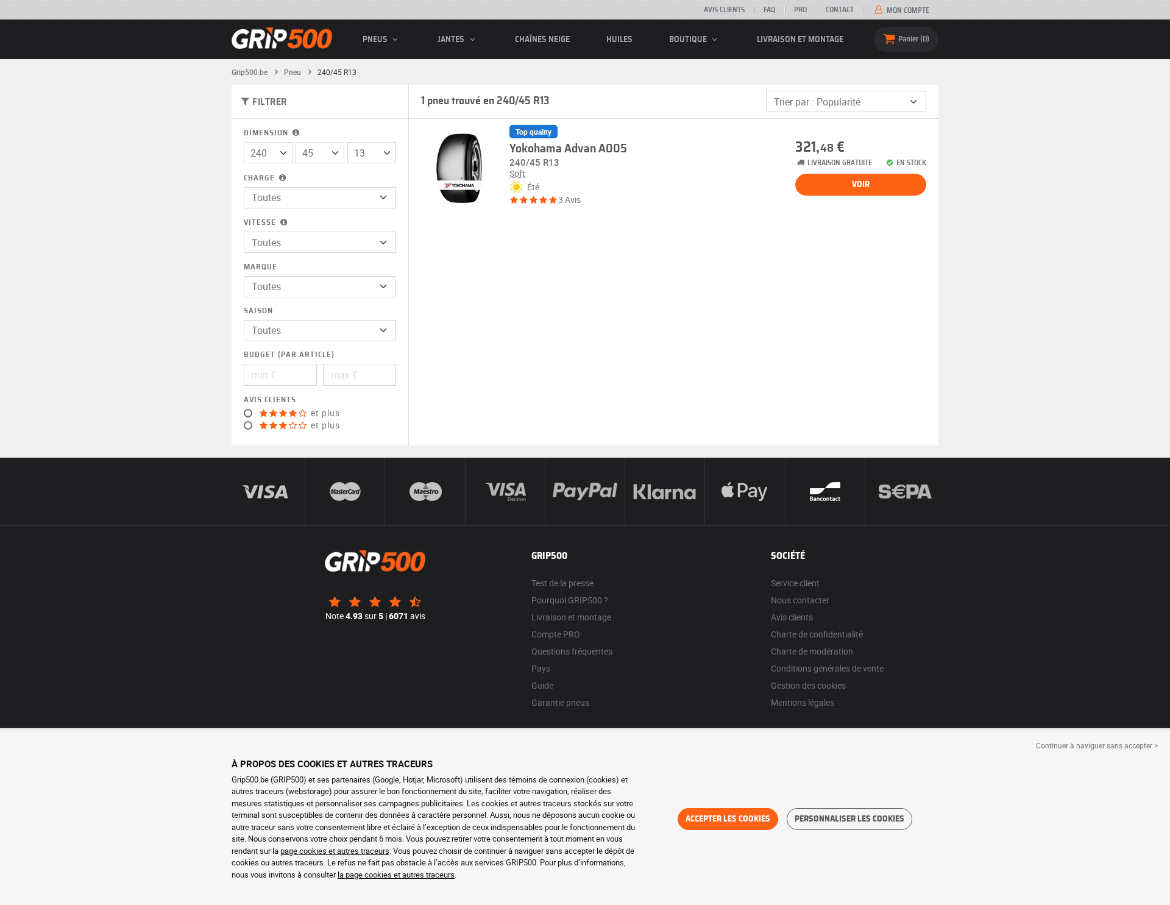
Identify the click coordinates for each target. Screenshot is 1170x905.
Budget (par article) (289, 355)
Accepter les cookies (728, 819)
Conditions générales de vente (827, 668)
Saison (258, 311)
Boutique (689, 39)
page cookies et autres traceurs (334, 850)
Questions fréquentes (571, 651)
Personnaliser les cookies (849, 819)
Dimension (267, 133)
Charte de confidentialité (817, 634)
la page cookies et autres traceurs (396, 874)
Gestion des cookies (808, 685)
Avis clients (724, 9)
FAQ (769, 9)
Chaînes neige (542, 39)
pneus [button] (376, 39)
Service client (795, 583)
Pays (540, 668)
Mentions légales (802, 702)
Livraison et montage (800, 39)
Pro (800, 9)
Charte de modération (812, 651)
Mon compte (907, 10)
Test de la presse (562, 583)
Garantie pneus (560, 702)
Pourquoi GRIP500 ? (569, 600)
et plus (324, 413)
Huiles (619, 39)
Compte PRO (555, 634)
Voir (861, 184)
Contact (840, 9)
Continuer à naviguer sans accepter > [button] (1097, 745)
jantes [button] (452, 39)
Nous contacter (800, 600)
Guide (542, 685)
